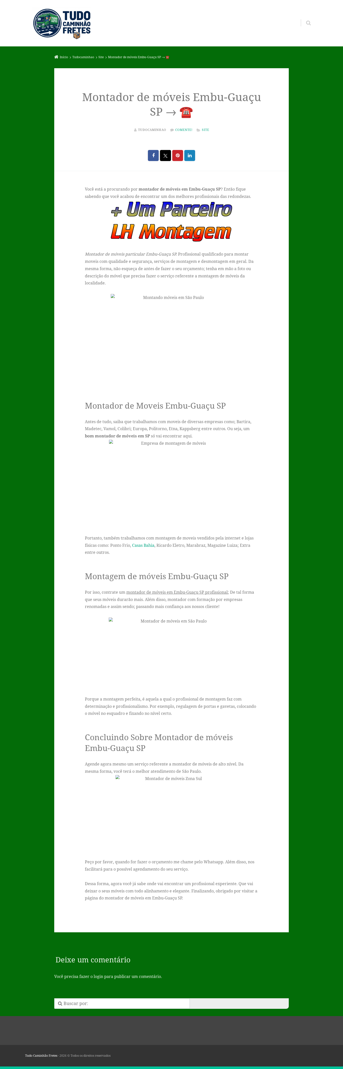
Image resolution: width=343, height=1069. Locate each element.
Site (205, 130)
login (98, 976)
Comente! (184, 130)
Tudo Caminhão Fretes (41, 1055)
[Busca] (304, 18)
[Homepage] (61, 23)
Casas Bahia (143, 545)
